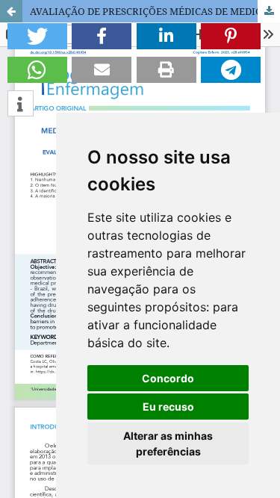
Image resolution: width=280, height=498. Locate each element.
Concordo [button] (168, 378)
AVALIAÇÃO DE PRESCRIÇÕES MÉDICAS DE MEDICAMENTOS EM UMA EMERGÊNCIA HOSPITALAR (155, 11)
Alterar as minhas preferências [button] (168, 443)
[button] (37, 36)
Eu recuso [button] (168, 406)
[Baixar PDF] (269, 11)
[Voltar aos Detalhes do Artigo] (11, 11)
